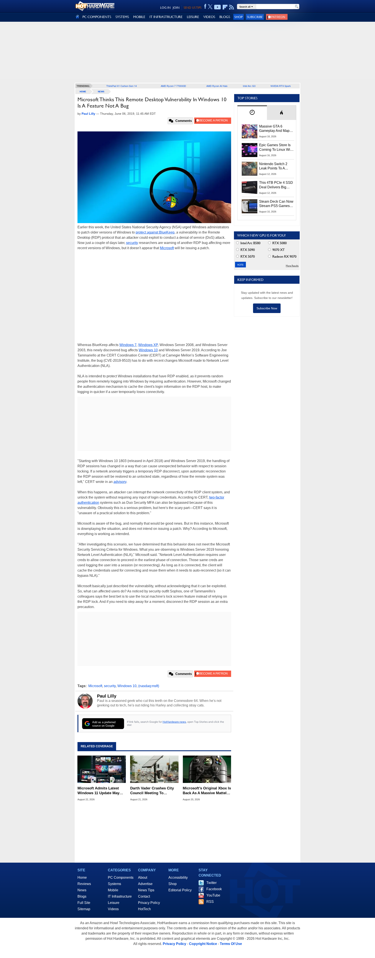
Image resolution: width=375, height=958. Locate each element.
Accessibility (178, 877)
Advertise (145, 884)
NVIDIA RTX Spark (281, 86)
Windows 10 (148, 350)
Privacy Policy (149, 903)
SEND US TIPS (192, 7)
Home (82, 877)
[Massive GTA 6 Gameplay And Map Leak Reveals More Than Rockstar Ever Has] (249, 131)
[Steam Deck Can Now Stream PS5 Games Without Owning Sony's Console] (249, 206)
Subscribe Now (267, 308)
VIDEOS (209, 17)
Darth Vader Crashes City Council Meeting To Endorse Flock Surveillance (153, 791)
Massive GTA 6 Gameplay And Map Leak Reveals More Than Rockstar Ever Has (274, 128)
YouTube (213, 895)
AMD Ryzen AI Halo (216, 86)
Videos (113, 909)
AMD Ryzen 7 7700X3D (173, 86)
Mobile (113, 890)
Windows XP (148, 345)
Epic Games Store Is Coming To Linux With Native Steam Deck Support (276, 147)
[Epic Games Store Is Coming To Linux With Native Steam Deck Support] (249, 150)
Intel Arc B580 (250, 243)
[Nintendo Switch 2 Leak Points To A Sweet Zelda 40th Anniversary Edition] (249, 169)
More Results (292, 265)
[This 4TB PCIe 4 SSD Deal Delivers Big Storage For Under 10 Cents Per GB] (249, 187)
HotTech (144, 909)
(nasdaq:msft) (148, 686)
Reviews (84, 884)
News (101, 91)
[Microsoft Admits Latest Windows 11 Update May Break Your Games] (101, 769)
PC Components (120, 877)
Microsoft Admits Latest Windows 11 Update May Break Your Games (98, 791)
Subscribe (255, 17)
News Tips (146, 890)
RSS (210, 901)
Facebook (214, 889)
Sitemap (83, 909)
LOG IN (165, 7)
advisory (119, 482)
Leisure (113, 903)
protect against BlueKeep (155, 232)
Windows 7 (128, 345)
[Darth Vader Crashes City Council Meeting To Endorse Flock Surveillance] (154, 769)
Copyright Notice (203, 944)
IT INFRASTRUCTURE (166, 17)
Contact (144, 896)
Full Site (83, 903)
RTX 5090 (247, 250)
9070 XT (278, 250)
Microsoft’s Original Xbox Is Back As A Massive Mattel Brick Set (207, 791)
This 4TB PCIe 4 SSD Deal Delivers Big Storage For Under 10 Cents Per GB (276, 185)
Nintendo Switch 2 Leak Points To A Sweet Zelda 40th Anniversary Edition (274, 166)
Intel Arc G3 (249, 86)
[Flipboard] (225, 7)
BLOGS (224, 17)
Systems (114, 884)
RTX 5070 (247, 256)
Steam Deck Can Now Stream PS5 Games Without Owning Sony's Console (276, 204)
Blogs (81, 896)
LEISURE (193, 17)
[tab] (252, 112)
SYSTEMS (122, 17)
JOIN (176, 7)
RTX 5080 (279, 243)
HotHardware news (174, 721)
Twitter (211, 883)
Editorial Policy (180, 890)
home (83, 91)
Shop (238, 17)
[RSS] (231, 7)
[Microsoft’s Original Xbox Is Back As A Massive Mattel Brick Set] (207, 769)
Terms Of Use (231, 944)
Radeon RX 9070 (283, 256)
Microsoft (167, 248)
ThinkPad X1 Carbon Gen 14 (121, 86)
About (142, 877)
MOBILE (139, 17)
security (132, 243)
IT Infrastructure (120, 896)
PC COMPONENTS (96, 17)
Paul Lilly (106, 696)
